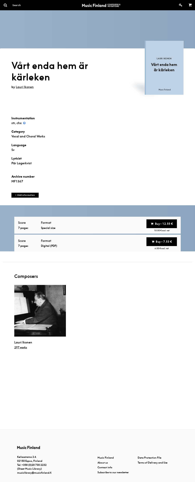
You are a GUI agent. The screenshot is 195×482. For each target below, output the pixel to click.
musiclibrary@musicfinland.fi (34, 472)
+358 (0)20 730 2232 (34, 465)
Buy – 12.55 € (164, 223)
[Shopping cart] (190, 5)
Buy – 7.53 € (164, 241)
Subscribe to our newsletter (113, 472)
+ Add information (25, 195)
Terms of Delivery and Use (152, 462)
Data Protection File (149, 457)
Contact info (105, 467)
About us (103, 462)
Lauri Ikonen (25, 87)
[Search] (23, 5)
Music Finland (106, 457)
